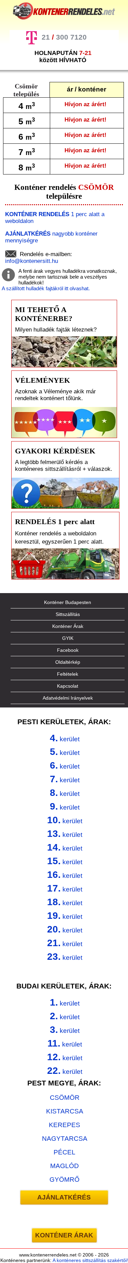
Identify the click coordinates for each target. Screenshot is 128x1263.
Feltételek (67, 674)
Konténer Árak (67, 626)
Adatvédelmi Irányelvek (68, 698)
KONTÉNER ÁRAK (64, 1235)
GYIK (67, 638)
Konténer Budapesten (67, 602)
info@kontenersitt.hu (31, 261)
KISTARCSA (64, 1111)
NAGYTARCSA (64, 1138)
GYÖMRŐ (64, 1179)
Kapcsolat (67, 686)
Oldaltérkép (67, 662)
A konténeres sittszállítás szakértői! (90, 1260)
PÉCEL (64, 1152)
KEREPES (64, 1124)
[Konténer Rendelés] (64, 10)
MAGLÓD (64, 1165)
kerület (65, 738)
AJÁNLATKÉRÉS (64, 1197)
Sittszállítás (68, 614)
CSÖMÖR (65, 1097)
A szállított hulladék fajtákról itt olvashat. (46, 288)
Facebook (68, 650)
